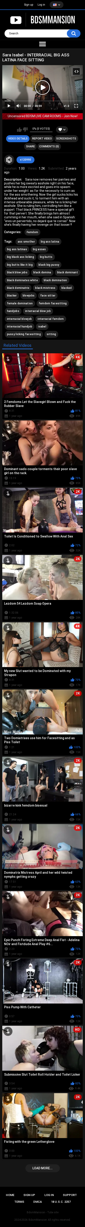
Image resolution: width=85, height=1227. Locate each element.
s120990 (25, 159)
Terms (19, 1201)
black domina (42, 272)
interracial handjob (19, 326)
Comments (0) (49, 146)
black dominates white (22, 280)
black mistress (45, 288)
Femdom (32, 232)
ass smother (26, 241)
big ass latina (50, 241)
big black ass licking (20, 257)
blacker (12, 295)
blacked (66, 288)
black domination (55, 280)
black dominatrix (18, 288)
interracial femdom (51, 319)
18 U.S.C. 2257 (61, 1201)
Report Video (42, 138)
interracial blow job (38, 311)
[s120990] (9, 160)
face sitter (47, 295)
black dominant (67, 272)
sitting (51, 334)
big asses (39, 249)
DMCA (37, 1201)
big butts (46, 257)
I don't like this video (25, 129)
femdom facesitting (53, 303)
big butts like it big (20, 264)
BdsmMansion (38, 1219)
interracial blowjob (19, 319)
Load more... (42, 1168)
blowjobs (28, 295)
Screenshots (66, 138)
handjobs (13, 311)
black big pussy (49, 264)
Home (10, 1195)
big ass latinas (17, 249)
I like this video (19, 129)
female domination (20, 303)
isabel (42, 326)
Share (30, 146)
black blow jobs (17, 272)
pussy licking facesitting (24, 334)
